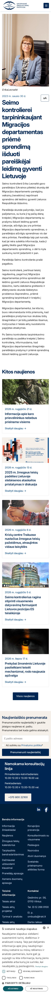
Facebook (46, 809)
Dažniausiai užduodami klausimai (8, 864)
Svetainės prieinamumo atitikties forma (36, 865)
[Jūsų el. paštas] (25, 738)
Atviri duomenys (37, 856)
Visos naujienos (25, 696)
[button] (25, 983)
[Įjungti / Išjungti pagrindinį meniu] (46, 5)
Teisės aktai (8, 901)
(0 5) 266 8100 (40, 907)
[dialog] (25, 959)
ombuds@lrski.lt (37, 916)
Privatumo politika (31, 745)
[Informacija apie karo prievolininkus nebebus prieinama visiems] (25, 391)
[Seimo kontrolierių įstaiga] (9, 5)
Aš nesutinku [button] (36, 988)
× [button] (48, 928)
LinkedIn (38, 809)
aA (45, 98)
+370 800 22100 (18, 797)
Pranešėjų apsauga (12, 873)
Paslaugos (33, 845)
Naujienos (7, 835)
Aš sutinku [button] (13, 988)
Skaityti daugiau (14, 428)
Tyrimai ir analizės (12, 916)
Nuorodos (33, 850)
